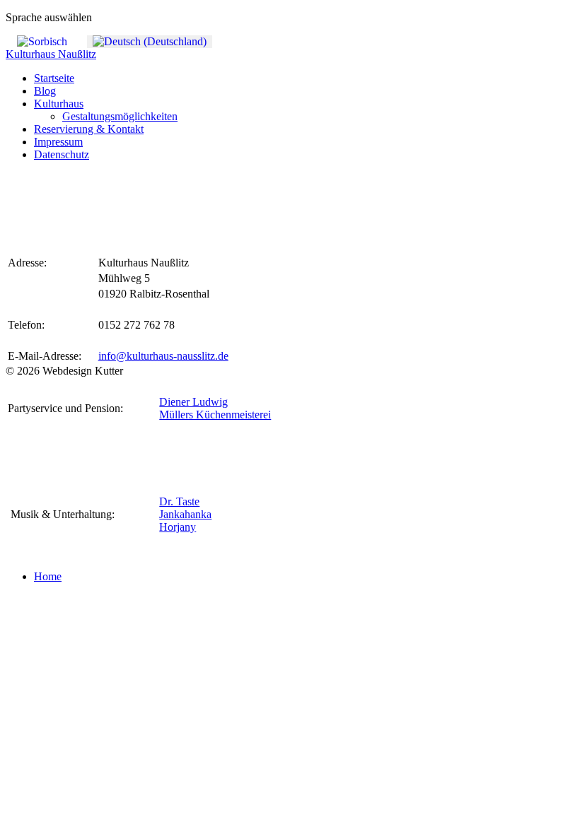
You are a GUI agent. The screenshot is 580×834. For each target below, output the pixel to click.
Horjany (177, 527)
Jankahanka (185, 514)
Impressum (58, 142)
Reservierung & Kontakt (89, 129)
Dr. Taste (179, 501)
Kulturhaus (58, 104)
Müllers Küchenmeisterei (215, 415)
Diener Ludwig (193, 402)
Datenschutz (61, 154)
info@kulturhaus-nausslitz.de (163, 356)
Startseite (54, 78)
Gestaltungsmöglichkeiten (120, 116)
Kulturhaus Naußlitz (51, 54)
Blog (45, 91)
